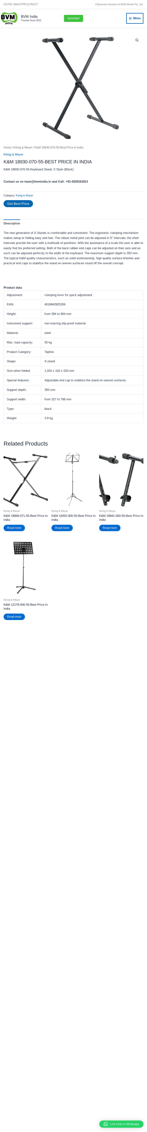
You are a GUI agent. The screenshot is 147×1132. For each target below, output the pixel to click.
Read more (14, 527)
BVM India (29, 16)
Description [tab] (12, 223)
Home (7, 147)
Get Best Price (18, 204)
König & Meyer (22, 147)
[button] (73, 18)
